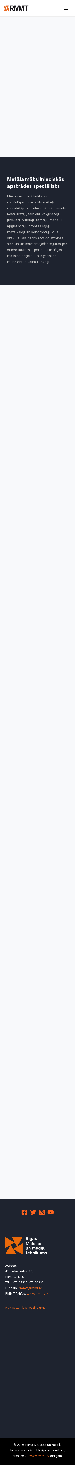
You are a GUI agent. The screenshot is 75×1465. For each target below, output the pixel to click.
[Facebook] (24, 1212)
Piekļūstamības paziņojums (25, 1307)
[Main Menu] (66, 8)
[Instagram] (42, 1212)
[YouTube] (51, 1212)
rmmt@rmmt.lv (30, 1288)
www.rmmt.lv (39, 1456)
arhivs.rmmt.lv (37, 1293)
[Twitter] (33, 1212)
